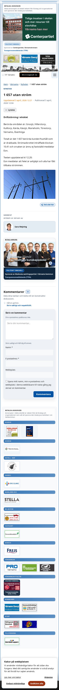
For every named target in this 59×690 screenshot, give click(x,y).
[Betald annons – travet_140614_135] (47, 568)
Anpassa (48, 677)
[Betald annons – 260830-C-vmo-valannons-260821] (29, 27)
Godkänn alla (36, 683)
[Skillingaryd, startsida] (29, 75)
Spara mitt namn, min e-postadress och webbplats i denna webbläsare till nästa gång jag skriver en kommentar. (28, 384)
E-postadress (12, 358)
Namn (9, 347)
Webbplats (10, 369)
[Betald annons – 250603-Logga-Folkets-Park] (12, 449)
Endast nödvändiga (15, 683)
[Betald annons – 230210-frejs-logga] (12, 551)
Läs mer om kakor (12, 677)
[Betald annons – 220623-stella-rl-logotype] (12, 500)
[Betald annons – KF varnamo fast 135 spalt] (29, 607)
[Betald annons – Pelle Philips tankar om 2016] (29, 58)
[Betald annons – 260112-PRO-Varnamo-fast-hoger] (12, 568)
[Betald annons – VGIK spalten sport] (29, 624)
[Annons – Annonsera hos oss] (29, 431)
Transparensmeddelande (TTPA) (16, 50)
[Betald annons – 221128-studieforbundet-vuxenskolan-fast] (29, 568)
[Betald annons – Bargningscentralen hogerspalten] (12, 517)
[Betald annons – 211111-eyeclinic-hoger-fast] (12, 483)
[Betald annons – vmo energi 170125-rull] (12, 607)
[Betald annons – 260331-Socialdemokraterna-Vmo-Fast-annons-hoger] (12, 586)
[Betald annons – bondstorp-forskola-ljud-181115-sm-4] (47, 59)
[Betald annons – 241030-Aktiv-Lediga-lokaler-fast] (12, 431)
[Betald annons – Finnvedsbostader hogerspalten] (12, 534)
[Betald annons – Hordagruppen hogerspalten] (12, 641)
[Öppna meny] (54, 75)
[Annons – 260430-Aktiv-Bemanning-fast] (11, 58)
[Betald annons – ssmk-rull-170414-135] (12, 624)
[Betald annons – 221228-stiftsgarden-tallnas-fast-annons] (12, 466)
